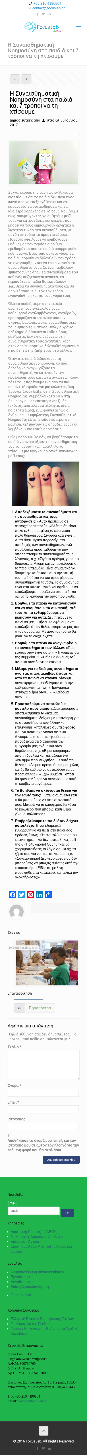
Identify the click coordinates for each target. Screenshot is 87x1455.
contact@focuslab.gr (48, 8)
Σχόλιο (14, 1047)
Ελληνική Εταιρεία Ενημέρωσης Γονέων (42, 1319)
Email (13, 1102)
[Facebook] (37, 14)
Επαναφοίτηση (20, 993)
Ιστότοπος (16, 1119)
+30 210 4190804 (47, 3)
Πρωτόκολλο (21, 1295)
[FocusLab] (43, 26)
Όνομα (14, 1085)
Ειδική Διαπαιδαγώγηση (30, 1287)
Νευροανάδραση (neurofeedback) (37, 1272)
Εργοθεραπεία (22, 1277)
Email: (12, 1203)
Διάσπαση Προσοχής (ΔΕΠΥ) (34, 1232)
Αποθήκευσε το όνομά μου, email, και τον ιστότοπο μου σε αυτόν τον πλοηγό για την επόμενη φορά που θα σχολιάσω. (43, 1145)
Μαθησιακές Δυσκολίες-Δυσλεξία (37, 1237)
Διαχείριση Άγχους (25, 1241)
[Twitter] (43, 14)
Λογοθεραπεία (22, 1282)
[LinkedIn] (49, 14)
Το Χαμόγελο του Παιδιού (31, 1324)
